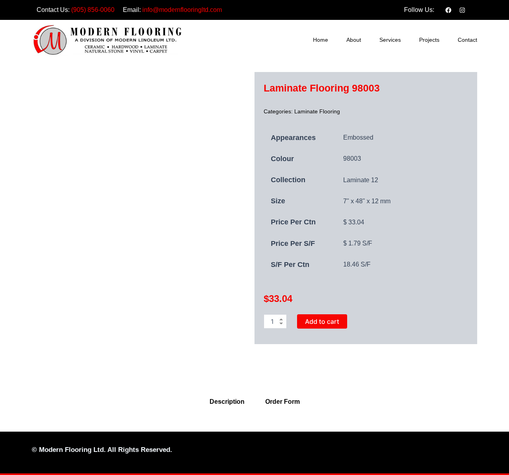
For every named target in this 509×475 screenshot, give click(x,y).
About (353, 40)
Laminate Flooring (317, 111)
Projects (429, 40)
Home (320, 40)
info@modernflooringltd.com (182, 9)
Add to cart (322, 321)
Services (390, 40)
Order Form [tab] (282, 401)
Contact (467, 40)
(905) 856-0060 (93, 9)
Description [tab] (227, 401)
